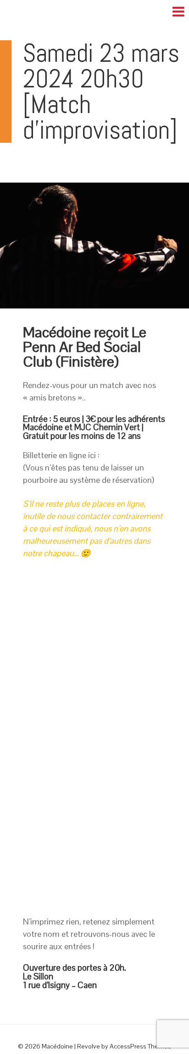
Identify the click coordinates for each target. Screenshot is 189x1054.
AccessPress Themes (140, 1046)
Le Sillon (38, 976)
